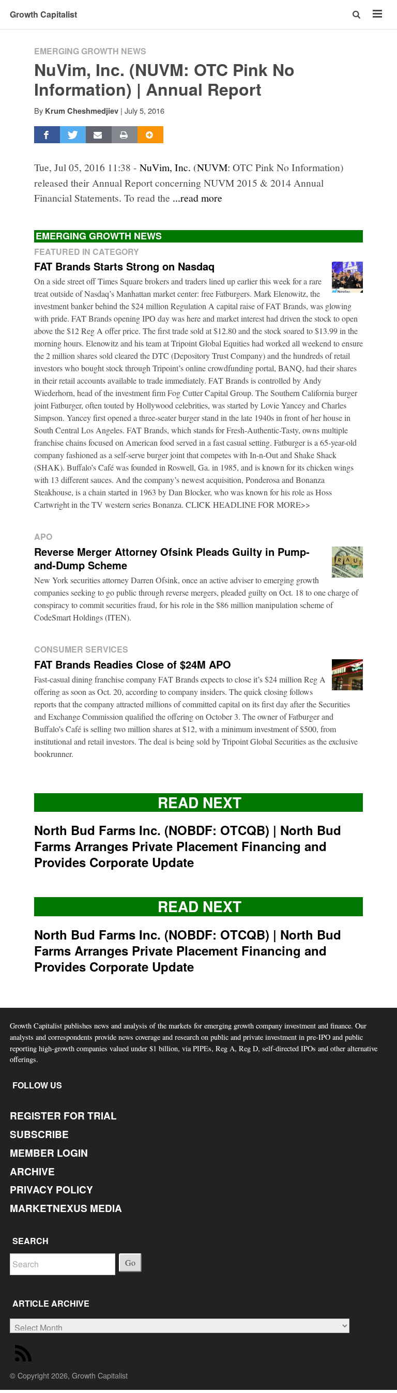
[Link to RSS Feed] (25, 1355)
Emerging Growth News (90, 51)
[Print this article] (125, 135)
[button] (357, 14)
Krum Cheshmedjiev (81, 110)
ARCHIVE (32, 1171)
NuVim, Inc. (165, 167)
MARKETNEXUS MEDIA (66, 1208)
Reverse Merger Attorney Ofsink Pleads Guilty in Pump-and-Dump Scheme (172, 558)
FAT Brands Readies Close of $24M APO (132, 664)
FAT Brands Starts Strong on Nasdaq (124, 266)
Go (130, 1262)
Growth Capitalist (43, 14)
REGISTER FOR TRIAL (63, 1116)
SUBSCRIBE (39, 1134)
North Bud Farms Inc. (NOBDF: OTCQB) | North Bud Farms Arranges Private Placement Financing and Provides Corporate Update (187, 846)
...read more (197, 197)
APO (43, 536)
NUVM (212, 167)
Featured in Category (86, 252)
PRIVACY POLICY (51, 1190)
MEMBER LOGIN (49, 1153)
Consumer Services (81, 649)
